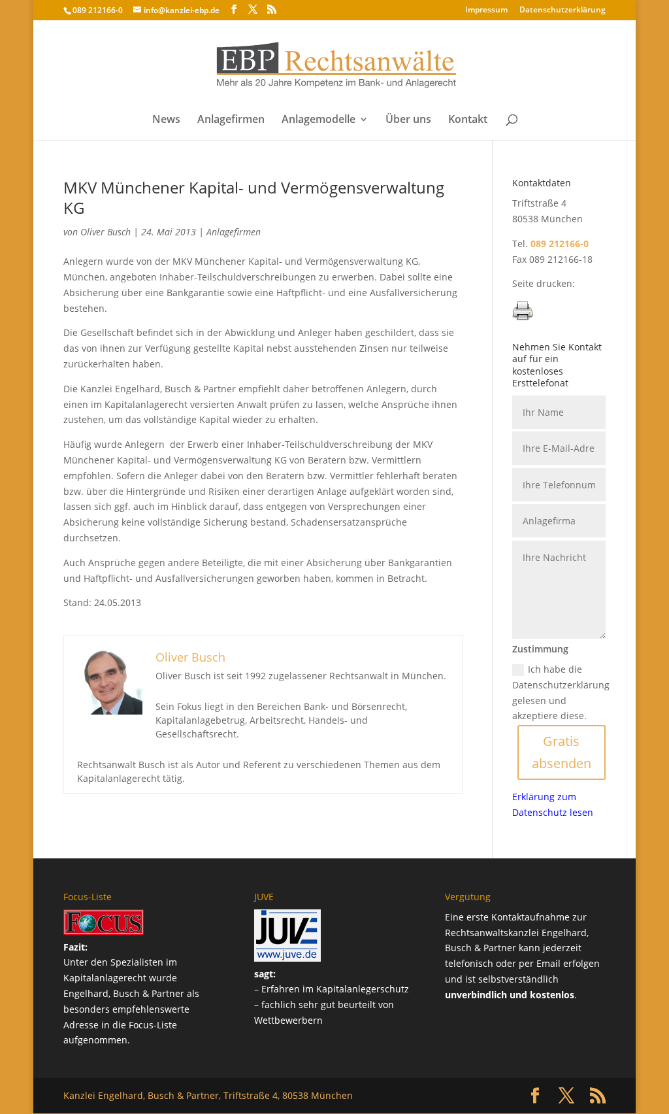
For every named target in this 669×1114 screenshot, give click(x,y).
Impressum (486, 10)
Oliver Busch (105, 232)
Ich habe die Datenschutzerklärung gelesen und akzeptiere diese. (561, 692)
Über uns (408, 120)
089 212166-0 (98, 10)
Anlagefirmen (231, 120)
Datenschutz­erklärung (562, 10)
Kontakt (467, 120)
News (166, 120)
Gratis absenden (561, 752)
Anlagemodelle (318, 120)
